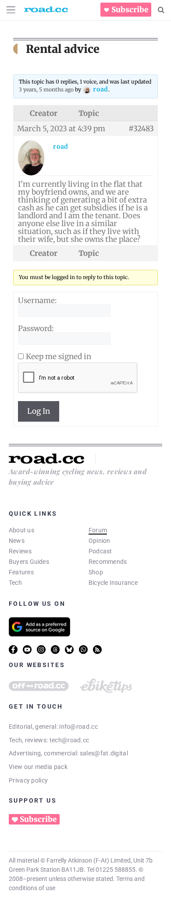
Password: (35, 328)
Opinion (99, 540)
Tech (15, 582)
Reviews (20, 551)
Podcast (100, 551)
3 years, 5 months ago (46, 89)
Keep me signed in (58, 356)
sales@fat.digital (104, 753)
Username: (37, 300)
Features (21, 572)
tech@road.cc (69, 740)
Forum (98, 530)
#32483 (141, 129)
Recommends (108, 561)
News (17, 540)
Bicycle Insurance (113, 582)
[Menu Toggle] (11, 10)
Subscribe (129, 9)
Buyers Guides (29, 561)
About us (21, 530)
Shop (96, 572)
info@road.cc (78, 726)
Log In (38, 411)
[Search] (161, 10)
